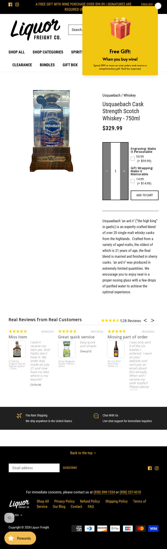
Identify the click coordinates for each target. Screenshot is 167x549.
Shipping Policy (116, 501)
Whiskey (130, 95)
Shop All (43, 501)
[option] (51, 131)
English (13, 515)
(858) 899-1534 (105, 492)
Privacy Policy (64, 501)
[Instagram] (17, 4)
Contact (76, 506)
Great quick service (76, 336)
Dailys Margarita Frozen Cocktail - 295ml (66, 364)
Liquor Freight (40, 527)
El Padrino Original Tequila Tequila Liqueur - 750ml (17, 365)
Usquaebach (111, 95)
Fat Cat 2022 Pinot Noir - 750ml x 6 (114, 364)
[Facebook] (10, 4)
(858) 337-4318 (130, 492)
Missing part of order (127, 336)
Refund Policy (90, 501)
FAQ (91, 506)
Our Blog (59, 506)
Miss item (17, 336)
